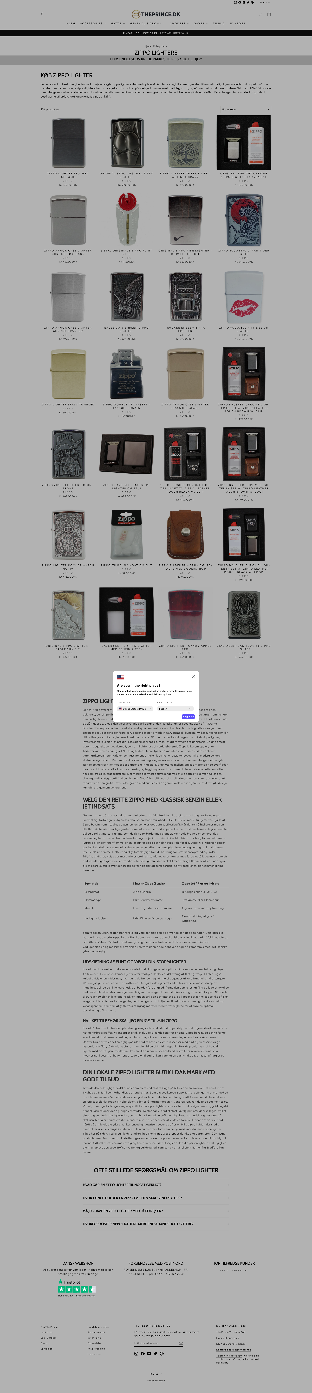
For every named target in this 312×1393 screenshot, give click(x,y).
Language (165, 702)
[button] (193, 677)
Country (124, 702)
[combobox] (133, 708)
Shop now (188, 716)
